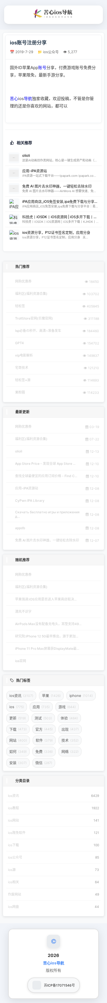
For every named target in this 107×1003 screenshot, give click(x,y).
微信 (43, 762)
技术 (69, 740)
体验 (69, 718)
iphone (81, 695)
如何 (18, 751)
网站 (18, 740)
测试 (43, 718)
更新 (17, 718)
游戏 (67, 707)
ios (16, 707)
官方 (44, 729)
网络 (69, 751)
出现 (70, 729)
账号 (42, 67)
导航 (28, 98)
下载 (18, 729)
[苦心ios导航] (53, 13)
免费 (44, 751)
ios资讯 (21, 695)
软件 (44, 740)
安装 (18, 762)
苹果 (51, 695)
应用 (41, 707)
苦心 (14, 98)
